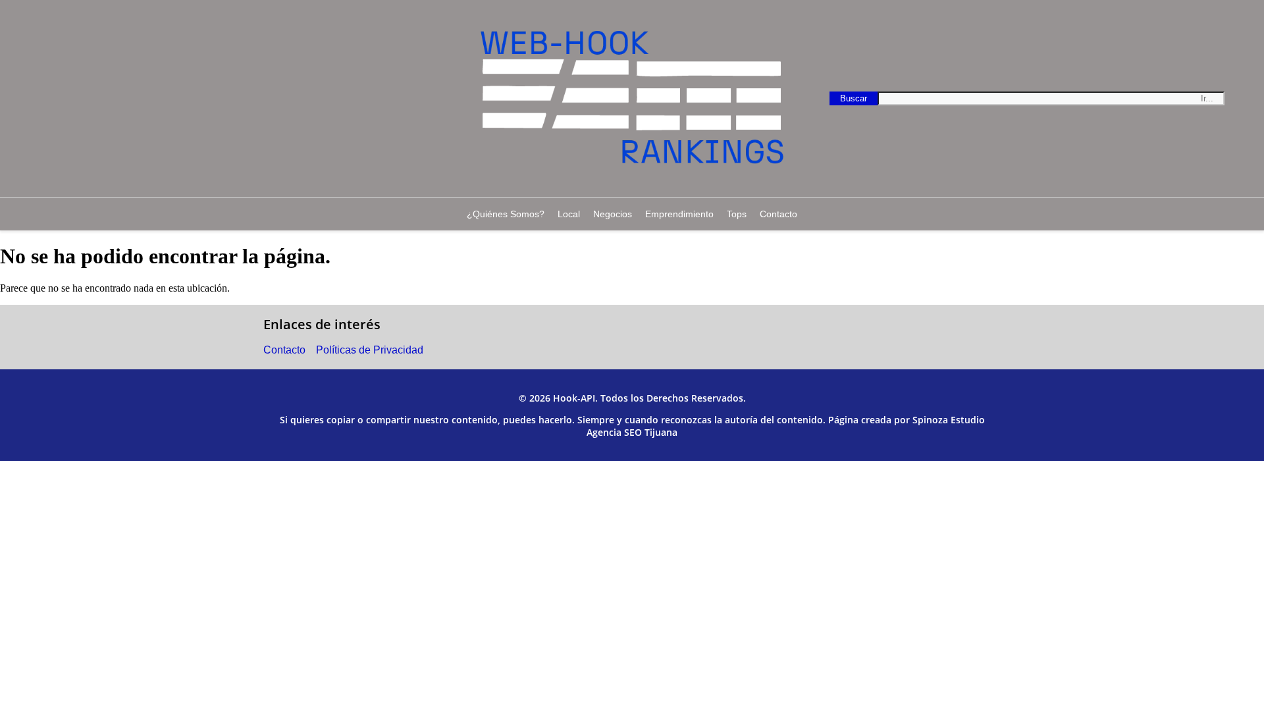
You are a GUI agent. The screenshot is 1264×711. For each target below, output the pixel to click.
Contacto (778, 214)
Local (569, 214)
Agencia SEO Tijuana (632, 432)
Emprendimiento (679, 214)
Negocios (612, 214)
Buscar (859, 97)
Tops (737, 214)
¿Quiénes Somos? (505, 214)
